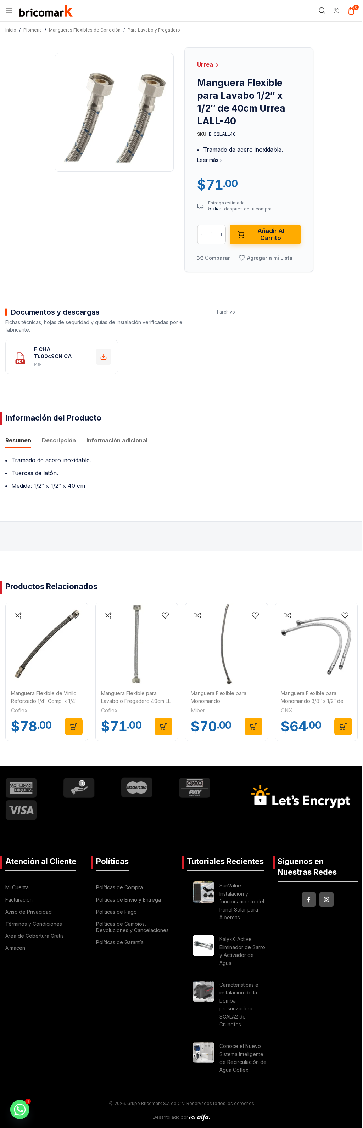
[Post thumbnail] (203, 902)
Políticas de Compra (119, 887)
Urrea (205, 64)
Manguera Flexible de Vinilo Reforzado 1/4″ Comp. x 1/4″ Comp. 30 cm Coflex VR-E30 (44, 701)
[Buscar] (322, 11)
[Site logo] (46, 9)
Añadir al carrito (270, 234)
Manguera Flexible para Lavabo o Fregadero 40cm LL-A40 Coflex (136, 701)
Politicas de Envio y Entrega (128, 900)
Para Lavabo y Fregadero (154, 30)
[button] (74, 726)
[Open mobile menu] (9, 11)
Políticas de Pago (116, 912)
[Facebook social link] (309, 899)
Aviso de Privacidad (28, 912)
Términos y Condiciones (33, 924)
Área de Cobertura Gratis (34, 936)
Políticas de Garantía (120, 942)
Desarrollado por (171, 1117)
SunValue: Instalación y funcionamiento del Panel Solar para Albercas (241, 901)
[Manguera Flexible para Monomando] (226, 644)
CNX (286, 710)
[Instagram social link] (326, 899)
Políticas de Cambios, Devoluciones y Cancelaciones (132, 927)
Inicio (10, 30)
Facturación (19, 900)
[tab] (18, 441)
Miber (198, 710)
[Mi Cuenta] (336, 11)
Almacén (15, 948)
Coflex (19, 710)
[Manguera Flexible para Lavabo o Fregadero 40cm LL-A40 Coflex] (137, 644)
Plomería (32, 30)
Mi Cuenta (17, 887)
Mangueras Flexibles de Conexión (85, 30)
